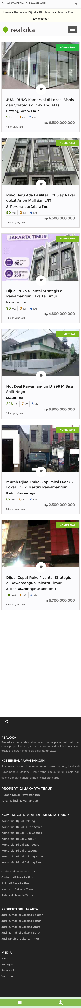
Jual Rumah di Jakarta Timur (21, 921)
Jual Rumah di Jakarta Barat (20, 932)
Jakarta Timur (66, 12)
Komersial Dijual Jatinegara (20, 844)
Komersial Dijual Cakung (18, 821)
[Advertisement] (40, 663)
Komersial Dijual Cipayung (19, 850)
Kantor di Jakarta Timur (17, 889)
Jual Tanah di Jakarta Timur (20, 938)
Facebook (8, 970)
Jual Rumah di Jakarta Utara (20, 927)
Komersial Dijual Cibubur (18, 839)
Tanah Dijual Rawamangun (19, 800)
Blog (4, 958)
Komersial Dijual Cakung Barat (22, 856)
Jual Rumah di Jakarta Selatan (22, 915)
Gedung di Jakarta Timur (18, 877)
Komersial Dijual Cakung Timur (22, 862)
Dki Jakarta (46, 12)
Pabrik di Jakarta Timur (17, 895)
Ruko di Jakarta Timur (16, 883)
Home (7, 12)
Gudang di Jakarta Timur (18, 871)
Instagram (8, 964)
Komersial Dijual (25, 12)
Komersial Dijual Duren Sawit (21, 827)
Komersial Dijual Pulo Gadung (21, 833)
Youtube (7, 976)
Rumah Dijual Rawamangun (20, 795)
